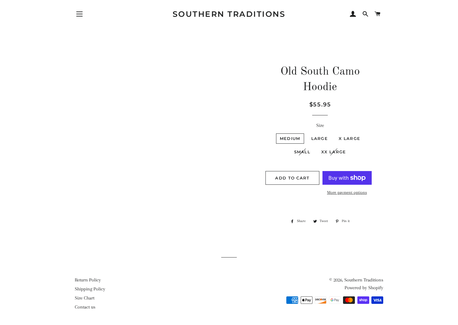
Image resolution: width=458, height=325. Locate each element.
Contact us (85, 307)
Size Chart (84, 298)
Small (302, 151)
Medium (290, 138)
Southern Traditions (229, 14)
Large (319, 138)
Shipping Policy (90, 289)
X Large (349, 138)
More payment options (347, 192)
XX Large (333, 151)
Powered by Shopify (364, 287)
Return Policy (88, 280)
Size (320, 125)
